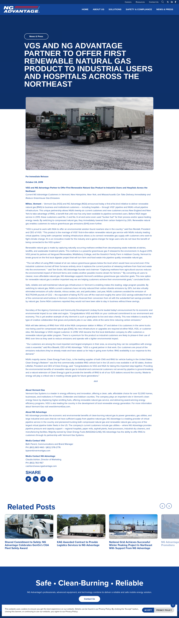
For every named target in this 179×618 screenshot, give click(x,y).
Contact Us (153, 2)
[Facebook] (43, 479)
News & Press (164, 9)
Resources (140, 2)
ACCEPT (148, 610)
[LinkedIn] (35, 479)
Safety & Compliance (139, 9)
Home (85, 9)
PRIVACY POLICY (164, 610)
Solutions (115, 9)
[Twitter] (28, 479)
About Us (98, 9)
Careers (128, 2)
